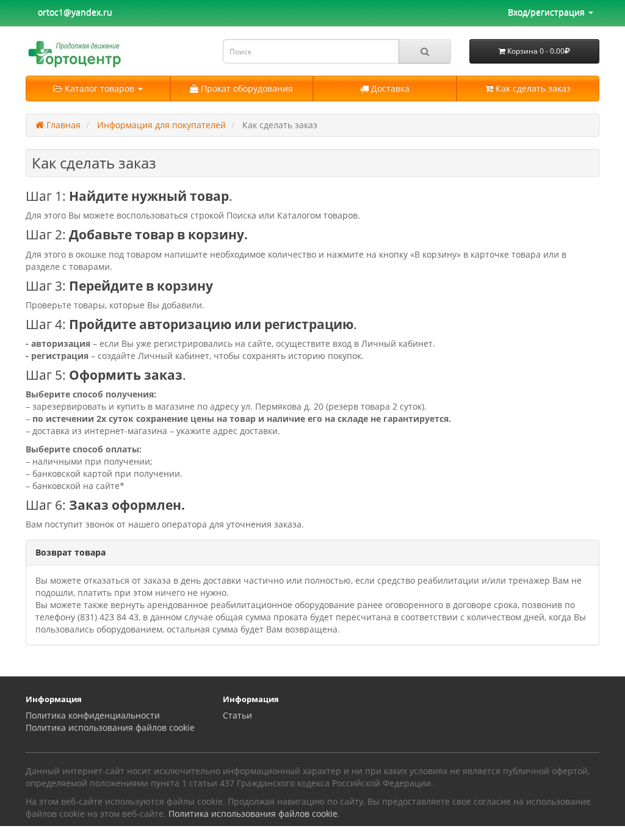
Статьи (237, 715)
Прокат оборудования (245, 88)
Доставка (389, 88)
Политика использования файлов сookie (110, 727)
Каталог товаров (99, 88)
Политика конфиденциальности (93, 715)
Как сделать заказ (532, 88)
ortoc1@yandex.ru (75, 12)
